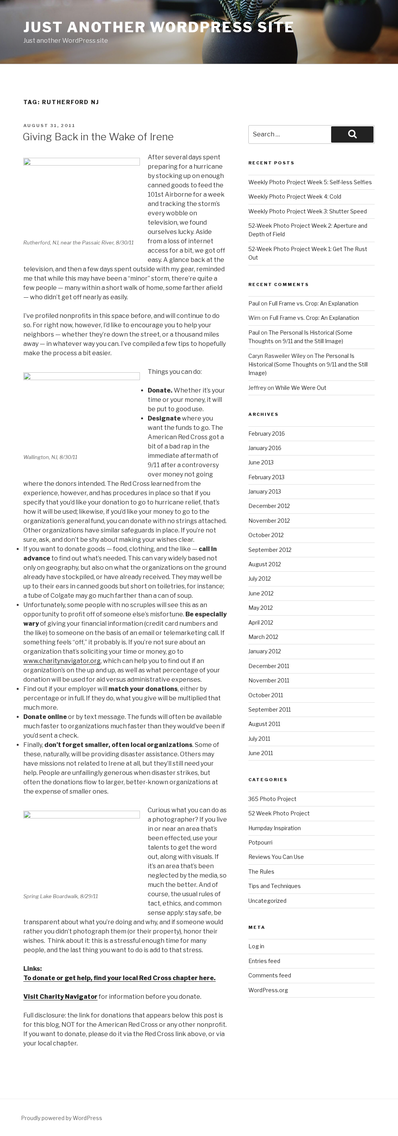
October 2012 (266, 535)
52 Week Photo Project (279, 813)
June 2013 (261, 462)
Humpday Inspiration (274, 828)
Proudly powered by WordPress (61, 1118)
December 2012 (269, 506)
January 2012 (264, 651)
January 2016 (264, 448)
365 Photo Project (272, 799)
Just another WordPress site (159, 27)
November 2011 (268, 680)
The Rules (261, 871)
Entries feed (264, 961)
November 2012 (269, 520)
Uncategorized (267, 900)
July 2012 (259, 578)
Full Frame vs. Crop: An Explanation (313, 303)
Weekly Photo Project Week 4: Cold (294, 196)
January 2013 (264, 491)
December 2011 (268, 666)
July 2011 (259, 738)
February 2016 (266, 433)
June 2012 (261, 593)
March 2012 (263, 636)
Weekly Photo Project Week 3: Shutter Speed (307, 211)
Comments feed (269, 975)
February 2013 (266, 477)
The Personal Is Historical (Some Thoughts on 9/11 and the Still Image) (308, 364)
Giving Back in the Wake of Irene (98, 137)
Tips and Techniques (274, 886)
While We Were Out (300, 387)
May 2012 (260, 607)
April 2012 (260, 622)
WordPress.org (268, 990)
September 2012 (270, 549)
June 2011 (260, 753)
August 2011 (264, 724)
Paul (254, 303)
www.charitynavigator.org (62, 661)
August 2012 (264, 564)
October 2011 (265, 695)
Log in (256, 946)
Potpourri (260, 842)
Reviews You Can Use (276, 856)
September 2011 (269, 709)
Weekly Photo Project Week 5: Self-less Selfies (310, 182)
